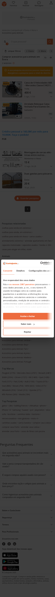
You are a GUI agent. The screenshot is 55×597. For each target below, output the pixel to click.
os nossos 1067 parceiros (22, 284)
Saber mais (26, 324)
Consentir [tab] (7, 271)
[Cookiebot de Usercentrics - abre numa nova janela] (40, 263)
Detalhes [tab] (20, 271)
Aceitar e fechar (27, 316)
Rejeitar (27, 332)
